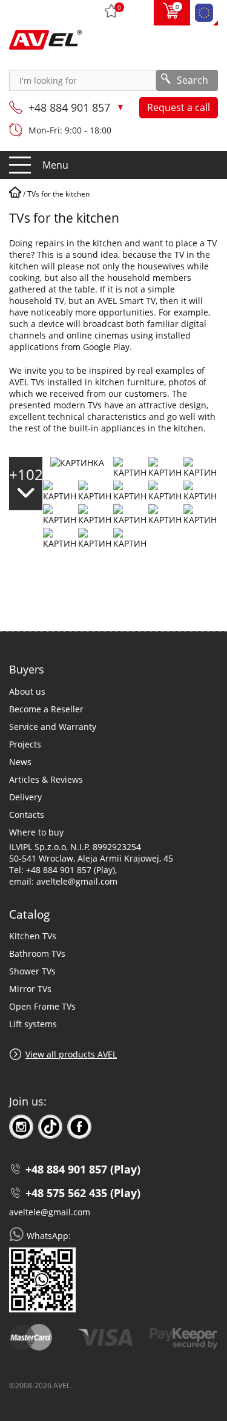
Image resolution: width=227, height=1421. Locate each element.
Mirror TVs (30, 988)
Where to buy (36, 832)
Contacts (26, 814)
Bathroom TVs (37, 953)
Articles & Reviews (46, 779)
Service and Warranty (52, 726)
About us (27, 691)
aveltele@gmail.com (49, 1212)
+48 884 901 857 (70, 107)
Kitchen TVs (32, 936)
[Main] (15, 194)
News (20, 762)
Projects (25, 744)
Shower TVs (32, 971)
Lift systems (33, 1024)
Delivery (25, 797)
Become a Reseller (46, 709)
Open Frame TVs (42, 1006)
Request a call (178, 107)
